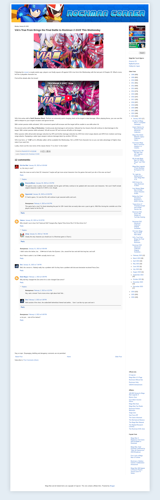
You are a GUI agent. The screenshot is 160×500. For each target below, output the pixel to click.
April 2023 (136, 261)
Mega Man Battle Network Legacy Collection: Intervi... (138, 137)
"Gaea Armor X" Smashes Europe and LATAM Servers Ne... (138, 206)
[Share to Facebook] (47, 151)
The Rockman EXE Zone (137, 429)
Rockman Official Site (136, 380)
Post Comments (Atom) (31, 360)
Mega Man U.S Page (135, 377)
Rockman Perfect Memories (134, 409)
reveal (26, 72)
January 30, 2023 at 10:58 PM (42, 194)
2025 (133, 294)
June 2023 (136, 266)
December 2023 (138, 286)
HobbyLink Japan (134, 66)
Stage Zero (132, 413)
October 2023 (137, 279)
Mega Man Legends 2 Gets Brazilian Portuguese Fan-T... (138, 169)
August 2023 (137, 272)
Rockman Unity (134, 382)
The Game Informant (135, 417)
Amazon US (133, 61)
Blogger (112, 486)
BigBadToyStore (134, 63)
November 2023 (138, 282)
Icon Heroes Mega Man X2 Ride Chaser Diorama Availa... (138, 191)
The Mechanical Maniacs (137, 420)
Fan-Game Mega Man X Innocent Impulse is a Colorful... (138, 145)
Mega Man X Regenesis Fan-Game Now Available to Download (137, 440)
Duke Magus (24, 277)
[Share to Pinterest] (50, 151)
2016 (133, 97)
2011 (133, 83)
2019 (133, 105)
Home (69, 356)
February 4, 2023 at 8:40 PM (38, 314)
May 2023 (136, 264)
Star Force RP (133, 415)
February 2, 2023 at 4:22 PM (43, 290)
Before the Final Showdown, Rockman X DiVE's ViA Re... (138, 198)
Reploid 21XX (24, 154)
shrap (27, 234)
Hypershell (28, 194)
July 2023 (136, 269)
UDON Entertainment (135, 385)
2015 (133, 94)
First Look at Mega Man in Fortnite (137, 456)
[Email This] (41, 151)
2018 (133, 102)
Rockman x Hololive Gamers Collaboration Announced (137, 462)
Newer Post (19, 356)
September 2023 (138, 275)
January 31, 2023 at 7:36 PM (32, 264)
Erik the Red (24, 165)
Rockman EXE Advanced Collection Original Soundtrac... (137, 225)
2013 (133, 88)
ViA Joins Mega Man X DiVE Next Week (137, 232)
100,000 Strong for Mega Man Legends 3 (137, 394)
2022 (133, 113)
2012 (133, 86)
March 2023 (137, 258)
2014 (133, 91)
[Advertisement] (137, 334)
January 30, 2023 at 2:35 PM (45, 183)
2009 (133, 77)
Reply (22, 175)
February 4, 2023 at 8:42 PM (43, 203)
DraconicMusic (30, 183)
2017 (133, 99)
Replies (24, 179)
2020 (133, 108)
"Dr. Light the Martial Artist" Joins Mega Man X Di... (138, 177)
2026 (133, 297)
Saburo (22, 220)
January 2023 (137, 118)
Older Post (118, 356)
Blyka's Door (133, 397)
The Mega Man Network (136, 422)
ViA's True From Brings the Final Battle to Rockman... (138, 239)
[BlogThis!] (43, 151)
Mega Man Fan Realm (136, 406)
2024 (133, 291)
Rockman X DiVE (34, 154)
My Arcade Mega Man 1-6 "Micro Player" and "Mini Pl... (138, 161)
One (21, 264)
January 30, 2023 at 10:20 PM (34, 220)
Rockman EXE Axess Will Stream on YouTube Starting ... (138, 215)
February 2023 (137, 255)
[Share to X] (45, 151)
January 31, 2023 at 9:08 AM (38, 248)
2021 (133, 110)
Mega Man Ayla (134, 404)
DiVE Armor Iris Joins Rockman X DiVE (138, 183)
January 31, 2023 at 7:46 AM (39, 234)
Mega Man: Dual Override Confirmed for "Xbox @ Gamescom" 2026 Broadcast (138, 449)
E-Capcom (132, 375)
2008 (133, 74)
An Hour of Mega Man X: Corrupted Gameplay (138, 122)
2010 (133, 80)
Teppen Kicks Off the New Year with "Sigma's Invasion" (137, 153)
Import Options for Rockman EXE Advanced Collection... (138, 129)
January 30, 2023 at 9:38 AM (38, 165)
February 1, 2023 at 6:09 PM (38, 277)
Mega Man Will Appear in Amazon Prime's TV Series (138, 470)
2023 (133, 116)
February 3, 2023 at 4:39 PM (38, 300)
